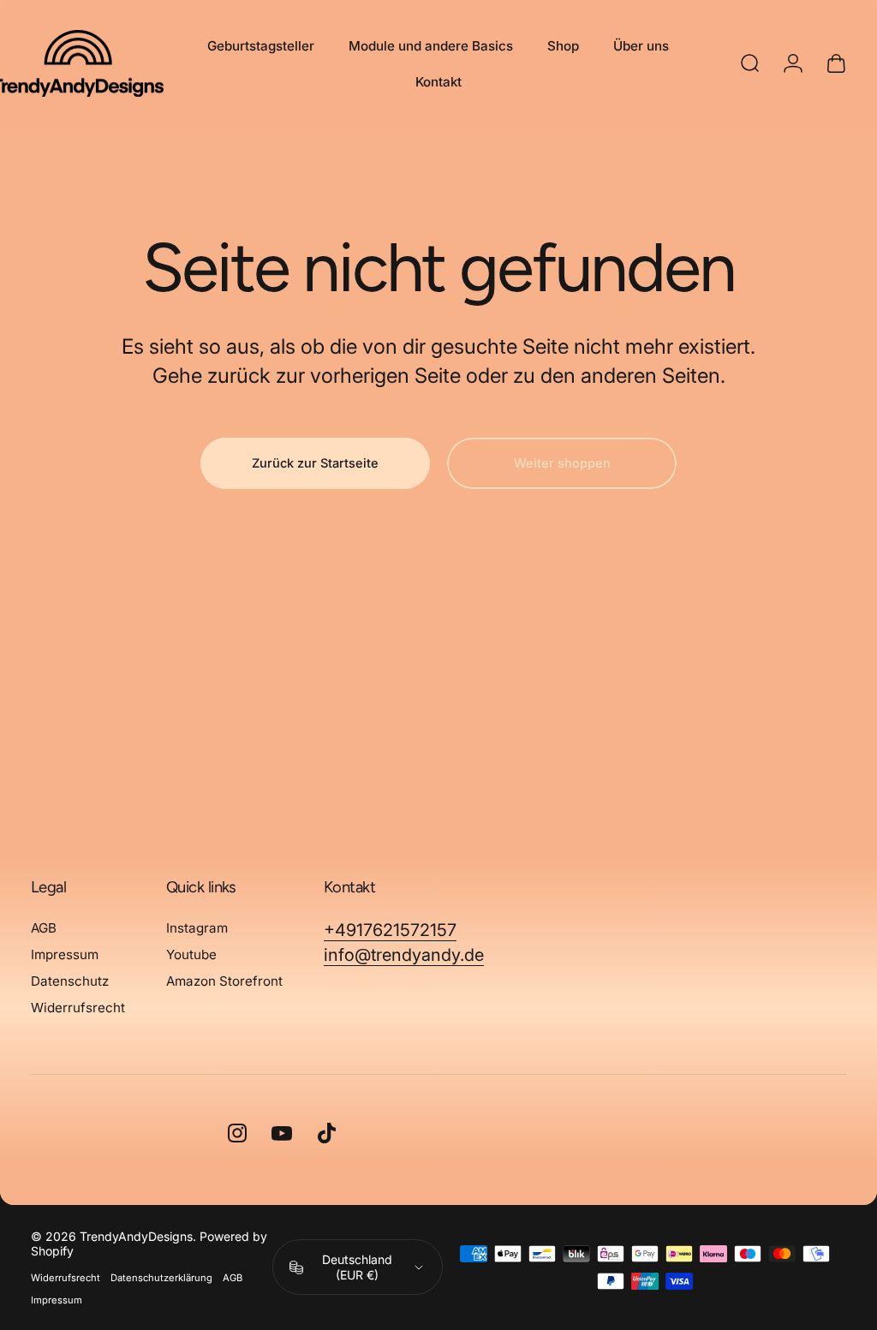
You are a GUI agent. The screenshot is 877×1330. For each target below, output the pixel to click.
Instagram (197, 928)
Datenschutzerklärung (161, 1278)
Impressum (64, 954)
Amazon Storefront (224, 981)
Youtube (191, 954)
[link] (390, 930)
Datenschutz (70, 981)
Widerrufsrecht (78, 1007)
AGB (44, 928)
